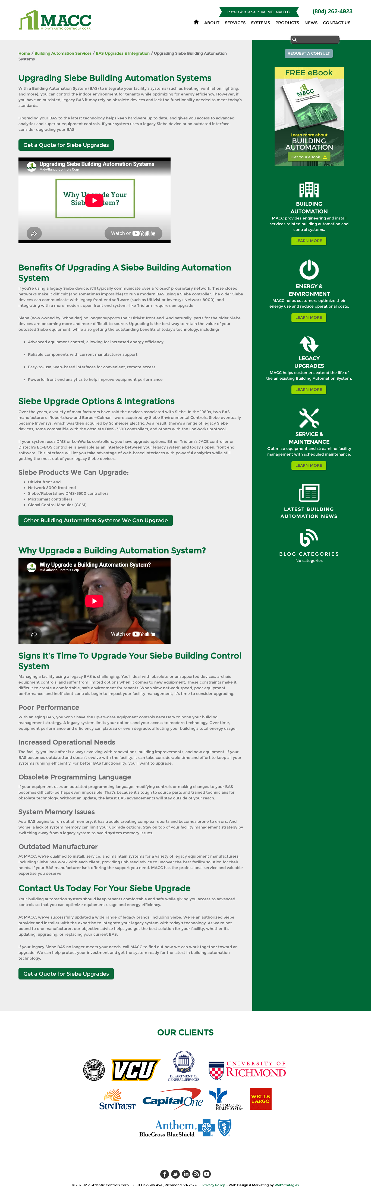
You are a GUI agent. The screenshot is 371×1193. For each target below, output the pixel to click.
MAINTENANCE (309, 442)
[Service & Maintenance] (309, 429)
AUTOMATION (309, 211)
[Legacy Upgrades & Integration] (309, 353)
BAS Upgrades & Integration (123, 53)
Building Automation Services (63, 53)
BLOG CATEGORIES (309, 554)
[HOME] (196, 22)
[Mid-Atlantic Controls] (55, 27)
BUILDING (309, 204)
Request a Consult (309, 53)
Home (24, 53)
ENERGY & (309, 286)
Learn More (308, 240)
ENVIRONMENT (309, 294)
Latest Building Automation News (309, 512)
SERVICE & (309, 434)
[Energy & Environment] (309, 281)
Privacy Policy (213, 1185)
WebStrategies (287, 1185)
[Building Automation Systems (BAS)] (309, 198)
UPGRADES (309, 366)
